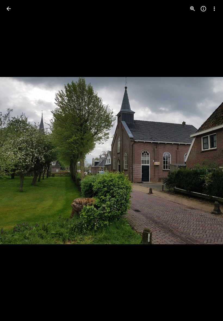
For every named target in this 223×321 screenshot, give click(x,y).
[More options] (214, 8)
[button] (15, 160)
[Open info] (203, 8)
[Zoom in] (192, 8)
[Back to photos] (8, 8)
